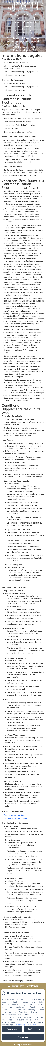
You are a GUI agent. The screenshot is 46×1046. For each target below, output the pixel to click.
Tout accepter (34, 1029)
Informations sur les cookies (15, 818)
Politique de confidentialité (14, 815)
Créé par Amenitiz (23, 1044)
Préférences (23, 1037)
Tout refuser (12, 1029)
